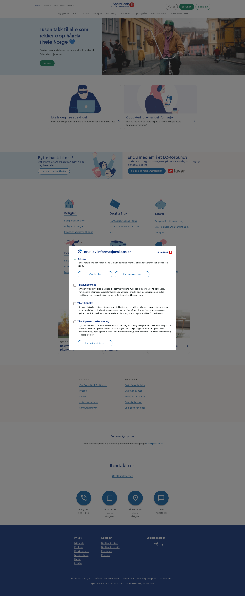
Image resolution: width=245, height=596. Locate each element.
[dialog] (122, 298)
